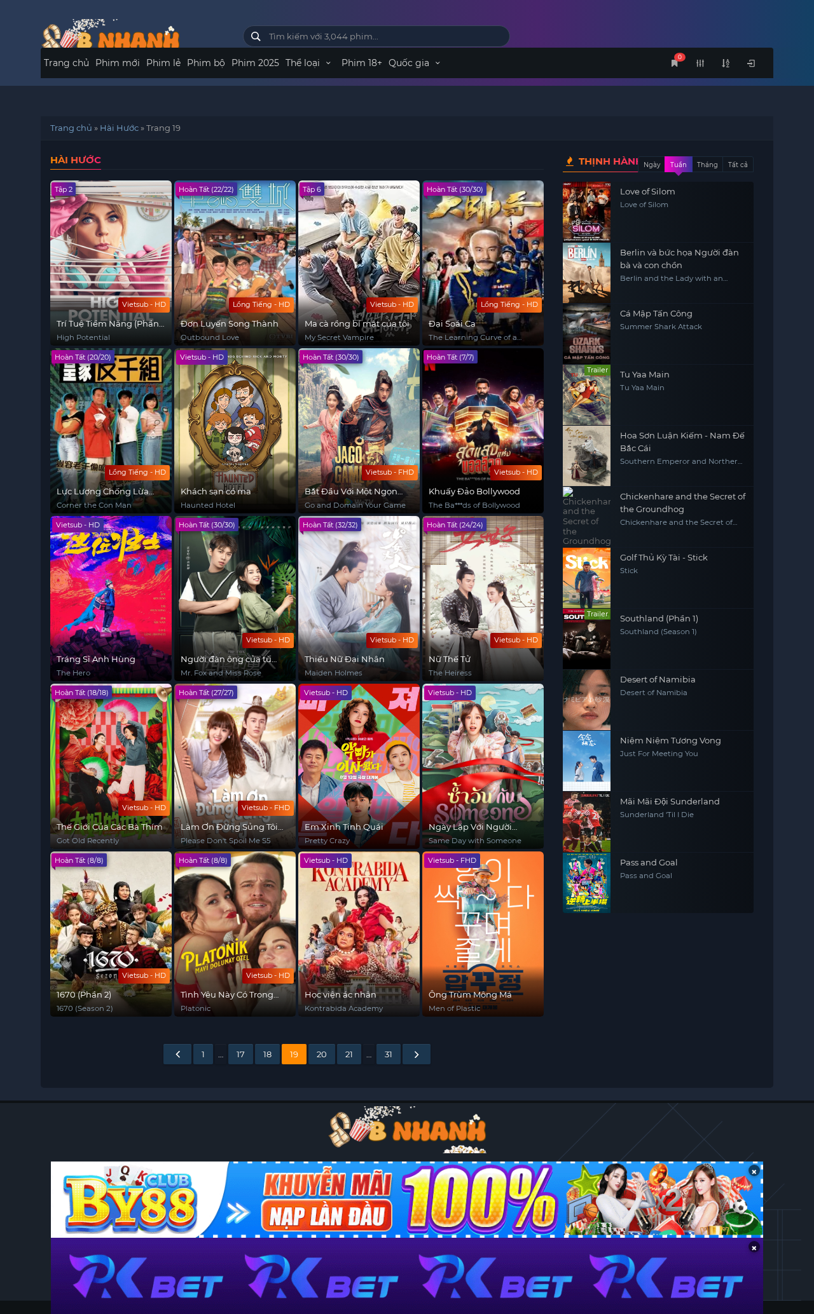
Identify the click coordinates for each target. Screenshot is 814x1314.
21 (349, 1054)
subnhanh (132, 39)
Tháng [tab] (707, 165)
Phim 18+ (361, 63)
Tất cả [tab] (738, 165)
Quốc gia (410, 63)
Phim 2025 (255, 63)
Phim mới (117, 63)
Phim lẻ (163, 63)
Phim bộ (206, 63)
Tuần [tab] (678, 165)
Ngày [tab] (652, 165)
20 (322, 1054)
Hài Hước (119, 128)
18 (267, 1054)
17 (241, 1054)
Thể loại (304, 63)
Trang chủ (66, 63)
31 (388, 1054)
